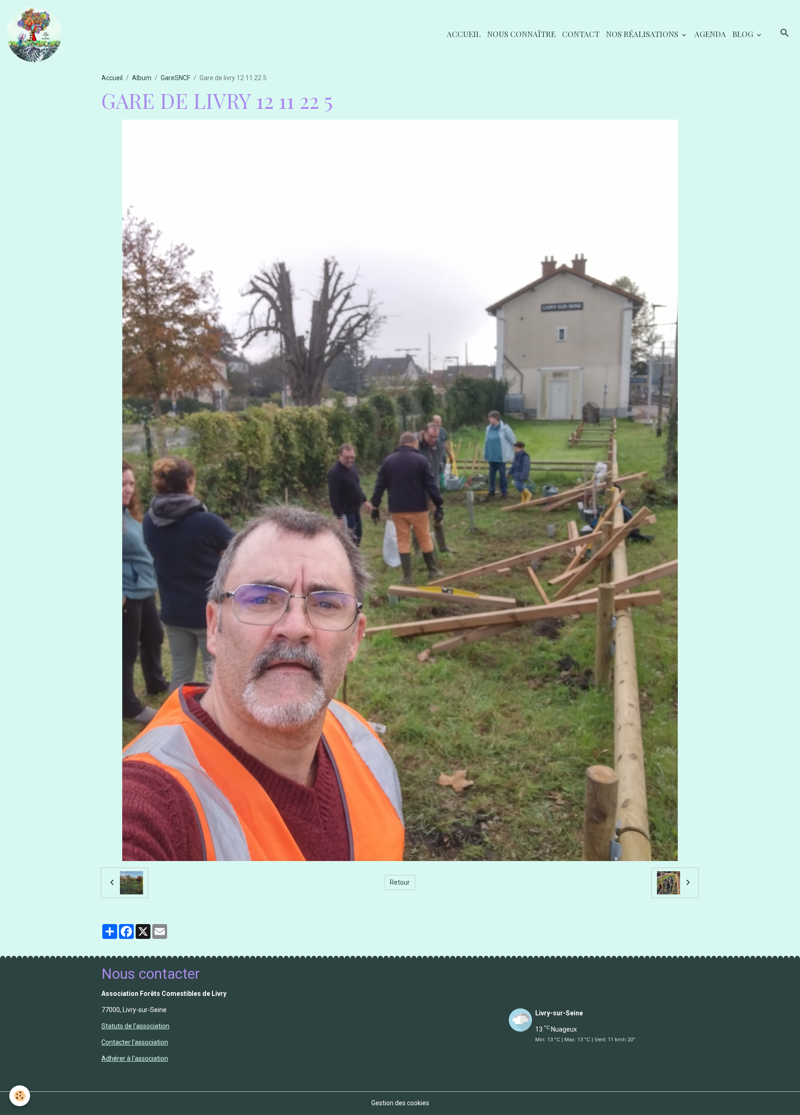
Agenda (710, 34)
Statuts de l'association (135, 1026)
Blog (743, 34)
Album (141, 78)
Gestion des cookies (400, 1103)
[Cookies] (19, 1095)
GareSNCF (175, 78)
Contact (581, 34)
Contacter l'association (134, 1042)
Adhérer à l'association (134, 1058)
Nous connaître (521, 34)
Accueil (464, 34)
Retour (400, 882)
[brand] (35, 34)
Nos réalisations (643, 34)
